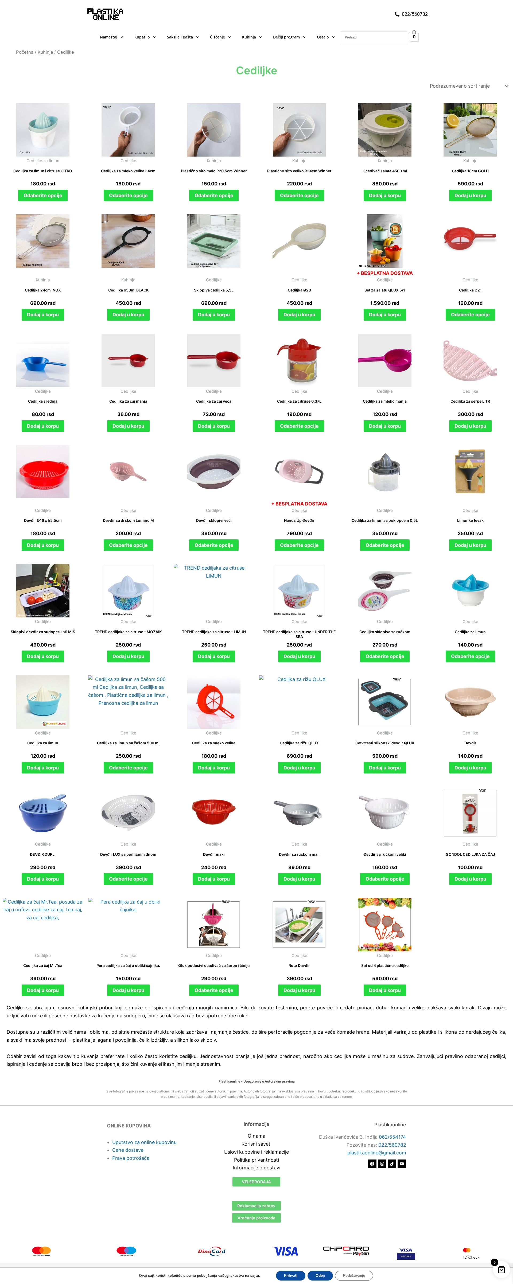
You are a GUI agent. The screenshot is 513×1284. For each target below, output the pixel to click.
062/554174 (392, 1137)
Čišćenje (217, 37)
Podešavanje (354, 1275)
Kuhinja (249, 37)
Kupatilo (142, 37)
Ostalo (323, 37)
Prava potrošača (130, 1158)
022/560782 (392, 1145)
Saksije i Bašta (180, 37)
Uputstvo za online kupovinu (144, 1142)
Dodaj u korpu (385, 195)
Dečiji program (286, 37)
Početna (24, 52)
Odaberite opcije (43, 195)
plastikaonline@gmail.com (376, 1152)
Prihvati (290, 1275)
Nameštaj (108, 37)
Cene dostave (127, 1150)
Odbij (320, 1275)
